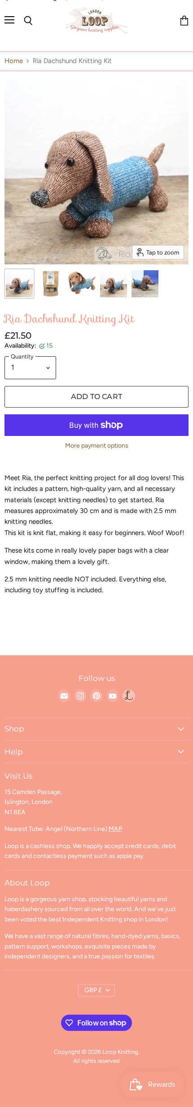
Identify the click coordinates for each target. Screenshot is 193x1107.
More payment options (96, 445)
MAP (115, 829)
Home (13, 61)
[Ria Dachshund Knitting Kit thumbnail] (19, 283)
